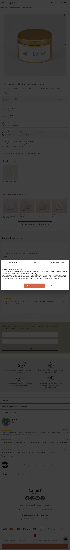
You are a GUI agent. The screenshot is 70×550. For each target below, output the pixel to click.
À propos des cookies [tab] (57, 262)
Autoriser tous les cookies (34, 286)
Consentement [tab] (12, 262)
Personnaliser (55, 286)
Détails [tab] (35, 262)
